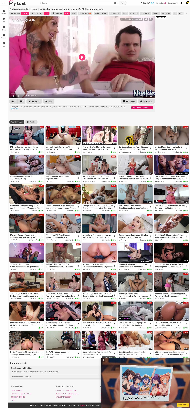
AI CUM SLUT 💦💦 (147, 3)
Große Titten (115, 13)
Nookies (17, 13)
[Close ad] (188, 360)
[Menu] (181, 3)
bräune (155, 13)
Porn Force (16, 181)
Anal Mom (124, 328)
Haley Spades (125, 240)
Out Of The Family (54, 298)
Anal (74, 13)
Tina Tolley (38, 13)
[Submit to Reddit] (146, 19)
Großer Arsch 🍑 (85, 13)
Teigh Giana (52, 210)
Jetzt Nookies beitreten (140, 107)
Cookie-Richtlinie (18, 397)
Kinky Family (16, 240)
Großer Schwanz (101, 13)
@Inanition (14, 108)
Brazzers (123, 181)
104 (23, 13)
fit (174, 13)
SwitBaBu (51, 357)
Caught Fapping (17, 298)
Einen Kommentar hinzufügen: (22, 368)
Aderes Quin (161, 152)
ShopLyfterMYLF (89, 357)
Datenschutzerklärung (21, 394)
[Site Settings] (187, 3)
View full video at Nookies (130, 19)
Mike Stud (59, 13)
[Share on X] (151, 19)
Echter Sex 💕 (161, 3)
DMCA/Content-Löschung (66, 390)
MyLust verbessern (64, 397)
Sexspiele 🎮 (172, 3)
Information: (17, 386)
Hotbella (123, 298)
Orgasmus (134, 13)
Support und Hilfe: (65, 386)
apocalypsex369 (162, 328)
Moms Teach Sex (90, 181)
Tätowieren (146, 13)
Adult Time (160, 181)
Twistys (15, 269)
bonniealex (88, 210)
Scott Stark (88, 328)
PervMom (160, 210)
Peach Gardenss (126, 152)
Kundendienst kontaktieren (67, 394)
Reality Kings (53, 240)
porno (181, 13)
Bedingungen (16, 390)
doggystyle (166, 13)
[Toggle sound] (103, 360)
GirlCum (51, 181)
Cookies (82, 405)
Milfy (86, 240)
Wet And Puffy (125, 269)
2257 (13, 400)
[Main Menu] (3, 3)
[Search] (122, 3)
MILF (124, 13)
